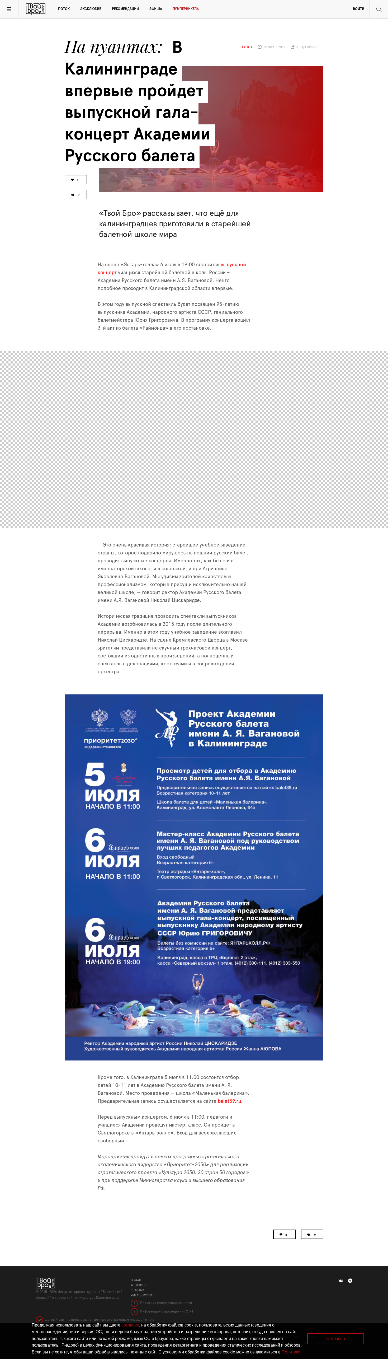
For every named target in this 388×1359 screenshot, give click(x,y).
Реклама (137, 1290)
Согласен (335, 1338)
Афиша (155, 9)
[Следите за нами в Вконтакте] (340, 1281)
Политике (291, 1352)
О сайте (137, 1280)
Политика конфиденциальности (165, 1303)
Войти (358, 9)
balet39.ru (229, 1101)
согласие (130, 1325)
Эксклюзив (90, 9)
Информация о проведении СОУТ (166, 1311)
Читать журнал (143, 1295)
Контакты (138, 1285)
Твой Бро (35, 9)
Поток (64, 9)
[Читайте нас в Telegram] (350, 1281)
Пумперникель (186, 9)
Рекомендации (125, 9)
